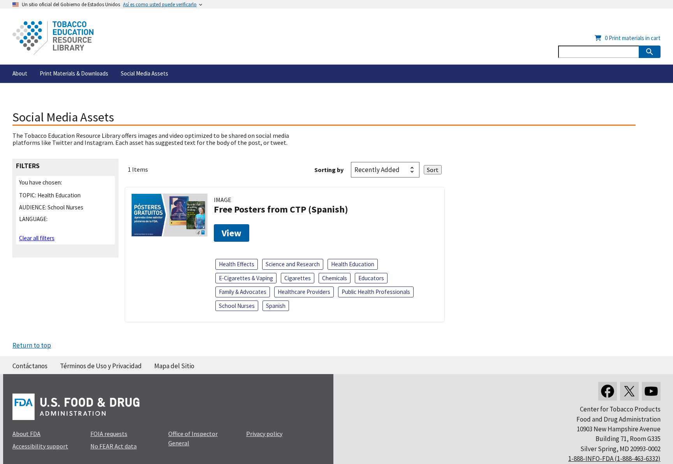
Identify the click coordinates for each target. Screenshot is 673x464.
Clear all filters (37, 238)
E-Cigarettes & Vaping (246, 278)
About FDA (26, 434)
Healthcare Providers (304, 291)
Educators (371, 278)
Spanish (275, 305)
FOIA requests (108, 434)
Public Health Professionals (376, 291)
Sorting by (329, 169)
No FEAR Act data (113, 446)
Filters (28, 166)
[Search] (650, 52)
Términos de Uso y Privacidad (101, 366)
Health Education (352, 264)
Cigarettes (297, 278)
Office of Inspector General (193, 438)
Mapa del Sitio (174, 366)
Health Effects (236, 264)
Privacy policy (264, 434)
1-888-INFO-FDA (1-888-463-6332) (614, 458)
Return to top (31, 345)
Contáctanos (30, 366)
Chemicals (334, 278)
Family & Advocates (242, 291)
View (231, 233)
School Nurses (237, 305)
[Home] (52, 38)
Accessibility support (40, 446)
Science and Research (293, 264)
